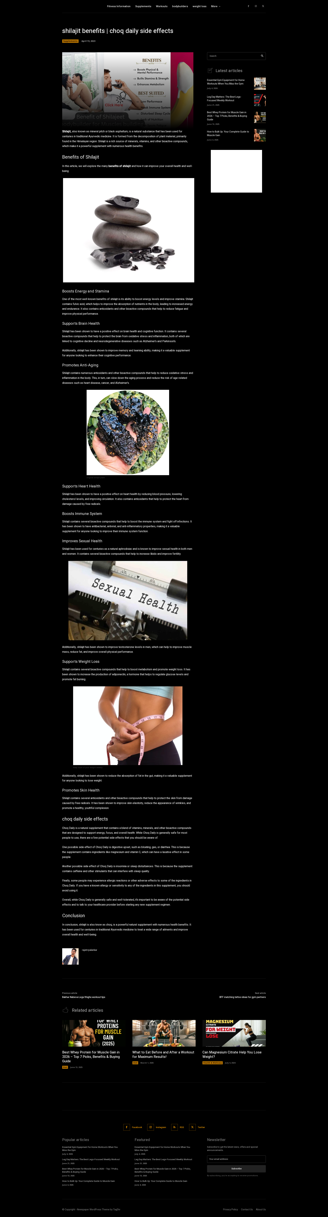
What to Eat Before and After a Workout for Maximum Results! (163, 1054)
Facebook (137, 1127)
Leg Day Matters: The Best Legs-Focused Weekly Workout (224, 98)
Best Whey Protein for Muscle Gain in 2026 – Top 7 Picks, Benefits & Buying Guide (227, 116)
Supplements (70, 41)
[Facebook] (248, 6)
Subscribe (236, 1168)
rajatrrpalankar (89, 950)
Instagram (161, 1127)
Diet (65, 1067)
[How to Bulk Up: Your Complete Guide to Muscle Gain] (260, 135)
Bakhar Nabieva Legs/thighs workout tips (83, 997)
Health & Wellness (212, 1062)
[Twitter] (263, 6)
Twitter (201, 1127)
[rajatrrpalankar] (70, 956)
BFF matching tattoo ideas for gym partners (243, 997)
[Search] (262, 56)
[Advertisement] (236, 171)
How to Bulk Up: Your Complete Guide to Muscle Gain (88, 1181)
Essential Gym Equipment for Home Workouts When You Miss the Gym (226, 82)
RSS (182, 1127)
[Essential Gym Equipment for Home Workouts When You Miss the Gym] (260, 84)
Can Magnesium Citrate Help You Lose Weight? (232, 1054)
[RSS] (174, 1127)
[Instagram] (256, 6)
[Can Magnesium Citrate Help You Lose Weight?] (234, 1033)
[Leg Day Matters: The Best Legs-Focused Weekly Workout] (260, 100)
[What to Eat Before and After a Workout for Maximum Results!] (164, 1033)
